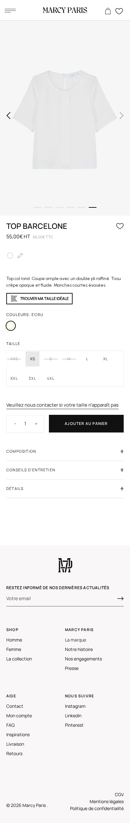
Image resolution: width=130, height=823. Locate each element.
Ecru (10, 325)
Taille (13, 343)
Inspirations (18, 734)
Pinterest (74, 725)
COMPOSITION (21, 451)
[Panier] (108, 11)
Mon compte (19, 716)
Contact (14, 706)
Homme (14, 640)
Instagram (75, 706)
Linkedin (73, 716)
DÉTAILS (14, 488)
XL (105, 358)
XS (32, 358)
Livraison (15, 744)
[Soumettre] (120, 598)
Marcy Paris (34, 805)
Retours (14, 753)
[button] (8, 115)
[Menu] (10, 10)
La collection (19, 659)
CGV (119, 794)
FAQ (10, 725)
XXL (14, 378)
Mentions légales (107, 801)
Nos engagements (83, 659)
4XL (51, 378)
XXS (14, 358)
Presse (72, 668)
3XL (32, 378)
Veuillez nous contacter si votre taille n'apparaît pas (62, 405)
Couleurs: (24, 314)
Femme (13, 649)
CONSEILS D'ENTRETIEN (30, 470)
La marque (75, 640)
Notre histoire (79, 649)
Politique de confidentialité (97, 808)
